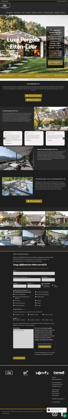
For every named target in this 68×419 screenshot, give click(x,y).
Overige (39, 305)
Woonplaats (46, 277)
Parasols (39, 300)
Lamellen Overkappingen (43, 292)
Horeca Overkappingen (20, 294)
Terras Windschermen (20, 303)
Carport (39, 303)
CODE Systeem (40, 296)
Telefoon (17, 283)
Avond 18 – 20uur (48, 314)
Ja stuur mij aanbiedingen (46, 286)
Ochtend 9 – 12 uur (19, 314)
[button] (4, 138)
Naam (16, 270)
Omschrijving (16, 328)
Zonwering (17, 300)
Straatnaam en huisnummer (22, 277)
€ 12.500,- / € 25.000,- (20, 320)
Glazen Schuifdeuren (20, 305)
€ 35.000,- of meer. (48, 320)
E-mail (30, 283)
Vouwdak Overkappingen (43, 294)
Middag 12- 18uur (34, 314)
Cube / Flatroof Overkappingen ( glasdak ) (22, 297)
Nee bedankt (56, 286)
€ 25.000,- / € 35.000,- (35, 320)
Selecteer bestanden (44, 346)
